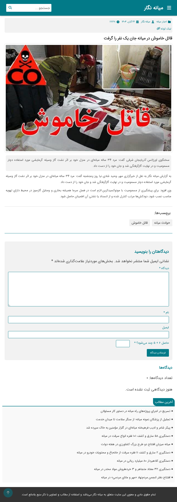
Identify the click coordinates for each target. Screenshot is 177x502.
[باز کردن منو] (167, 7)
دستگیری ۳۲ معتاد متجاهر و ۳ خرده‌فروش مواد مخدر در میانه (132, 469)
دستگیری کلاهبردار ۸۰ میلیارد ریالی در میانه (143, 460)
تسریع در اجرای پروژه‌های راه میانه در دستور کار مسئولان (135, 411)
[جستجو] (10, 8)
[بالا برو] (8, 492)
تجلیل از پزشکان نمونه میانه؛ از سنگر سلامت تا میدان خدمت (133, 419)
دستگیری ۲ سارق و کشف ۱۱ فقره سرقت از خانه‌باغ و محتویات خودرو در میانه (123, 452)
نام (166, 312)
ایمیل (165, 327)
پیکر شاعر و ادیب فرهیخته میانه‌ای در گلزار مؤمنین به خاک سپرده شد (128, 427)
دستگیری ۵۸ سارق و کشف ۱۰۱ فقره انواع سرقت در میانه (136, 436)
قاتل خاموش (140, 222)
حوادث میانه (162, 222)
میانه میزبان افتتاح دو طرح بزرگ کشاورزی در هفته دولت (135, 444)
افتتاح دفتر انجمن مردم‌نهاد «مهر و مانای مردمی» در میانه (135, 477)
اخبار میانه (161, 22)
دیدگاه (164, 268)
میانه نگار (153, 8)
